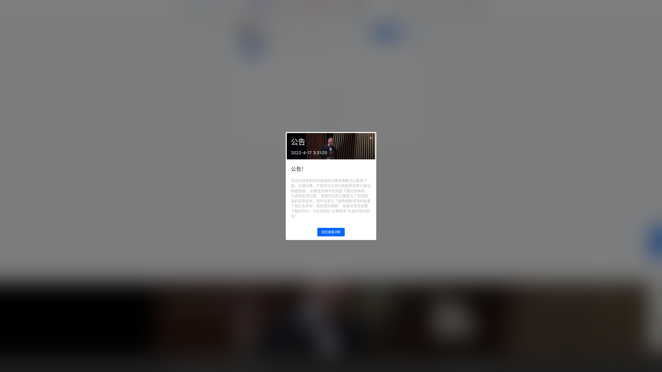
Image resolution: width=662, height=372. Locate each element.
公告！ (298, 169)
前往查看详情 (331, 232)
